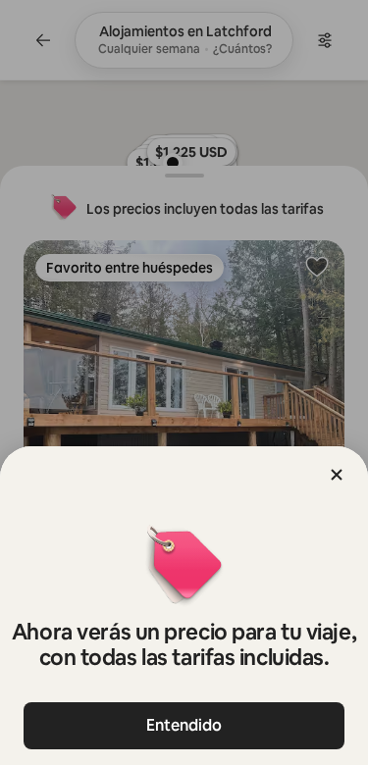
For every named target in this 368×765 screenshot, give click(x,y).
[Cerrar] (336, 475)
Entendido (184, 725)
